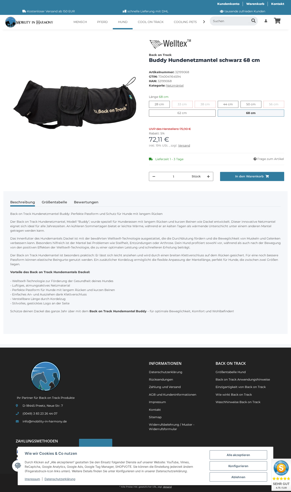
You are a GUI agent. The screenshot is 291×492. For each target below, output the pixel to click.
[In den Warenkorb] (10, 35)
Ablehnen (238, 477)
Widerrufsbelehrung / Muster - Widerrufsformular (171, 427)
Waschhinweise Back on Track (238, 402)
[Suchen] (251, 19)
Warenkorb (255, 4)
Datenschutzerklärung (60, 479)
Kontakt (277, 4)
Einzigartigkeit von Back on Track (241, 387)
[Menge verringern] (153, 176)
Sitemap (155, 417)
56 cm (276, 104)
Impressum (32, 479)
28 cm (162, 104)
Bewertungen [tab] (86, 202)
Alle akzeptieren (238, 455)
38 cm (208, 104)
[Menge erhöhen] (208, 176)
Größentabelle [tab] (54, 202)
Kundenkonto (228, 4)
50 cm (253, 104)
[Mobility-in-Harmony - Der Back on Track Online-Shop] (30, 22)
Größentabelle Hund (231, 372)
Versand (184, 145)
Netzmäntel (175, 85)
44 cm (230, 104)
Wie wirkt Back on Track (234, 394)
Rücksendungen (161, 379)
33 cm (185, 104)
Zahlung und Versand (165, 387)
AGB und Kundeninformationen (172, 394)
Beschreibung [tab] (22, 202)
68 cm (255, 113)
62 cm (186, 113)
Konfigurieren (238, 466)
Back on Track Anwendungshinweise (243, 379)
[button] (266, 21)
